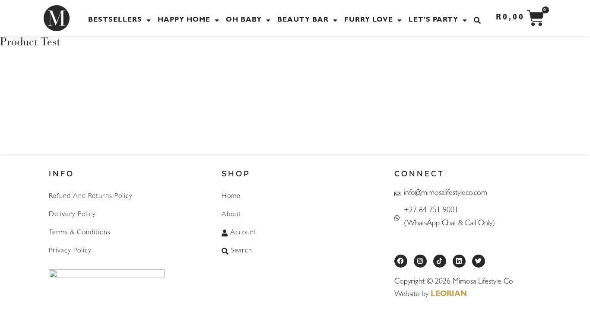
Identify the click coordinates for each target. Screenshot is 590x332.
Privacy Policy (70, 251)
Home (231, 196)
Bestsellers (115, 20)
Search (241, 251)
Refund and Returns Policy (91, 196)
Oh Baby (244, 20)
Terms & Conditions (80, 233)
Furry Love (368, 20)
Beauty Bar (303, 20)
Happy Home (184, 20)
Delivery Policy (72, 214)
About (231, 214)
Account (243, 233)
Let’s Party (433, 20)
